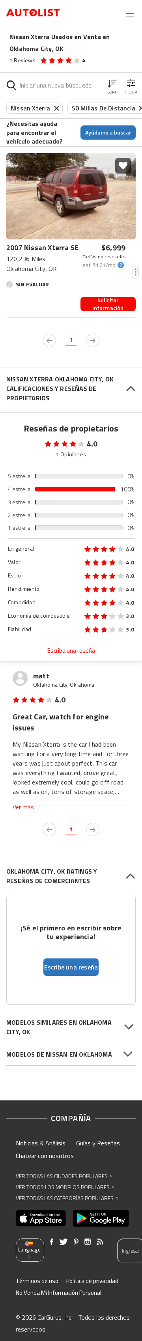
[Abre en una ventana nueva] (41, 1218)
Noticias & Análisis (40, 1143)
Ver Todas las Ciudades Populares (64, 1176)
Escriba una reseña (71, 650)
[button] (112, 85)
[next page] (92, 340)
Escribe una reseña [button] (71, 967)
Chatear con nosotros (45, 1155)
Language (29, 1249)
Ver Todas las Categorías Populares (67, 1198)
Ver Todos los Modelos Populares (65, 1187)
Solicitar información (107, 304)
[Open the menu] (129, 13)
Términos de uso (37, 1280)
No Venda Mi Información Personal (58, 1292)
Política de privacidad (92, 1280)
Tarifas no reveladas (103, 257)
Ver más (23, 807)
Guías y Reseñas (98, 1143)
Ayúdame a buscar (108, 132)
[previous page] (49, 340)
